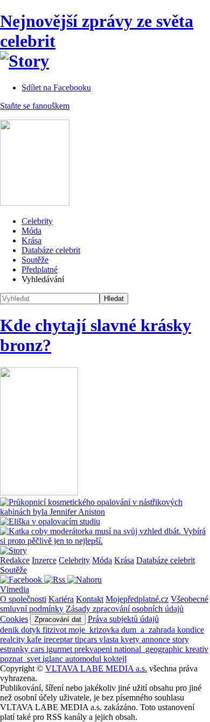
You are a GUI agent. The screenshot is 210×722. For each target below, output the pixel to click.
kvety (131, 639)
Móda (31, 230)
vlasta (110, 639)
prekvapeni (94, 649)
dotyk (32, 629)
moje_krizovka (94, 629)
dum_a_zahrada (149, 629)
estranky (15, 649)
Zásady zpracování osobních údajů (125, 608)
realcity (13, 639)
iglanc (54, 658)
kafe (35, 639)
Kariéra (61, 599)
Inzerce (44, 560)
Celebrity (37, 221)
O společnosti (23, 599)
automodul (84, 658)
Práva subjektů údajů (123, 618)
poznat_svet (21, 658)
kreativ (196, 649)
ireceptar (59, 639)
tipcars (87, 639)
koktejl (115, 658)
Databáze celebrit (51, 250)
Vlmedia (14, 589)
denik (10, 629)
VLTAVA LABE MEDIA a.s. (96, 668)
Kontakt (89, 599)
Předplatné (40, 269)
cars (38, 649)
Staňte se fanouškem (34, 105)
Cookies (14, 618)
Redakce (15, 560)
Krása (31, 240)
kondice (190, 629)
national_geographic (149, 649)
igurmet (60, 649)
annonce (157, 639)
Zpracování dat (57, 619)
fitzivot (55, 629)
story (180, 639)
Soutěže (35, 259)
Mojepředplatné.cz (137, 599)
